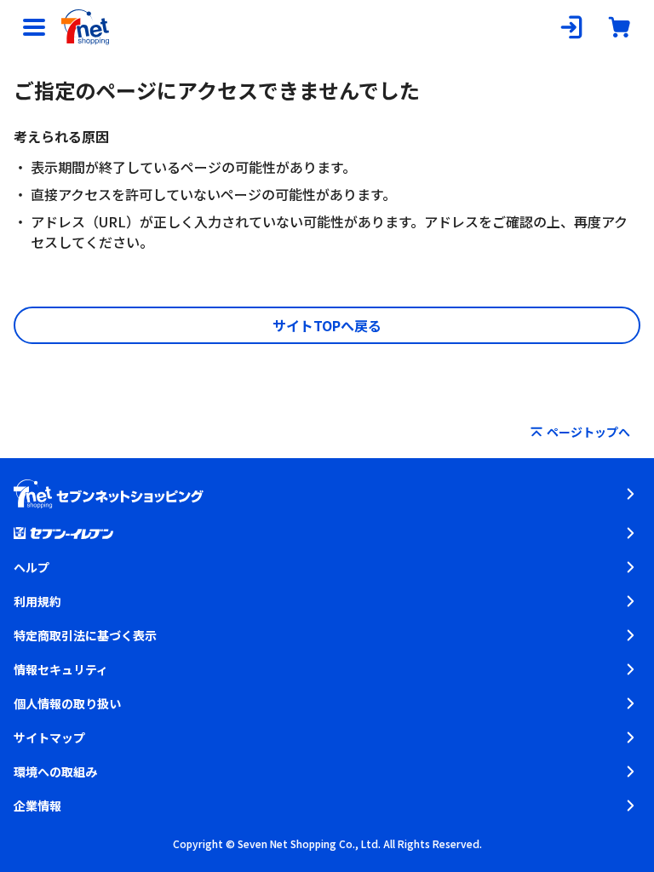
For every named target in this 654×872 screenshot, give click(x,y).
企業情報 (37, 805)
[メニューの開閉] (34, 27)
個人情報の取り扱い (67, 703)
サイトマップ (49, 737)
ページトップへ (588, 431)
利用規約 (37, 601)
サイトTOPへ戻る (327, 325)
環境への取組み (55, 771)
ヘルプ (31, 567)
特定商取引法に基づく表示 (85, 635)
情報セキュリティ (61, 669)
